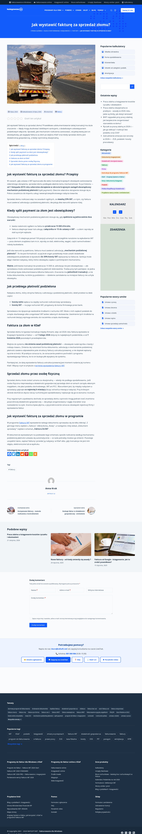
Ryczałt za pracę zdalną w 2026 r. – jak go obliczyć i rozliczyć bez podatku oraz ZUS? (118, 129)
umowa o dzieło (114, 716)
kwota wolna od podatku (15, 716)
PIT (98, 739)
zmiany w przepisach (55, 734)
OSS (91, 739)
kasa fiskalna (71, 739)
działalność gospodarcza (91, 734)
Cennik (78, 10)
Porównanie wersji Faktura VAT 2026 (20, 777)
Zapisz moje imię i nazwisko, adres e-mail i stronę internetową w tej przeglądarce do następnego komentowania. (69, 619)
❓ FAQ (77, 660)
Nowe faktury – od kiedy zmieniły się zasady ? (71, 559)
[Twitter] (14, 454)
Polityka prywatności (102, 812)
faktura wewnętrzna (68, 712)
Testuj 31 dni (127, 10)
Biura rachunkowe (78, 2)
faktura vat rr (46, 712)
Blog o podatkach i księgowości (106, 789)
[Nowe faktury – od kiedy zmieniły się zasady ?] (71, 544)
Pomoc (101, 10)
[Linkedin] (18, 454)
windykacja (119, 739)
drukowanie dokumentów (40, 709)
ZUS (60, 739)
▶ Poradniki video (110, 660)
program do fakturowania (19, 739)
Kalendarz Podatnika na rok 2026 (107, 780)
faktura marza (12, 712)
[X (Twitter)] (126, 833)
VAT (10, 734)
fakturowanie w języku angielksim (97, 712)
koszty (83, 739)
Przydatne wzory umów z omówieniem (115, 193)
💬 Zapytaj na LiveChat (58, 660)
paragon (107, 739)
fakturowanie (110, 734)
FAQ (52, 806)
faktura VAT (72, 734)
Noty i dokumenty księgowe (112, 181)
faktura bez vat (92, 709)
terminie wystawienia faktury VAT (49, 365)
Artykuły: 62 (51, 493)
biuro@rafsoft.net (59, 649)
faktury (11, 469)
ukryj (22, 146)
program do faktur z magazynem (75, 716)
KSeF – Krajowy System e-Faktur (113, 177)
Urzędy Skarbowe (94, 2)
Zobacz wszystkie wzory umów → (112, 328)
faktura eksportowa (117, 709)
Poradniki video (57, 809)
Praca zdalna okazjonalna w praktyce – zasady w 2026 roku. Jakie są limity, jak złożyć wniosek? (117, 110)
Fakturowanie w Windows (21, 2)
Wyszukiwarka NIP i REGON (17, 809)
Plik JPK (112, 712)
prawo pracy (50, 739)
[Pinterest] (27, 454)
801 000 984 (71, 653)
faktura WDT (56, 712)
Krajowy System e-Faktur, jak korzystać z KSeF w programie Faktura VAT (24, 816)
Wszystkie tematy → (14, 719)
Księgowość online (61, 2)
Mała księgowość (57, 781)
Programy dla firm (52, 10)
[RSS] (134, 833)
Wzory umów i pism (111, 2)
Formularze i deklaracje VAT (105, 783)
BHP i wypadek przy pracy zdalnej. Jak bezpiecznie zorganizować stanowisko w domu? (118, 120)
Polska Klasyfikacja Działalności (113, 189)
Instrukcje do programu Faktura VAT (115, 173)
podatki (27, 734)
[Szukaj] (111, 10)
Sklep (85, 10)
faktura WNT (81, 712)
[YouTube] (130, 833)
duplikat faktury (55, 709)
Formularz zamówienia (103, 802)
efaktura (82, 709)
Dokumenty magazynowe (111, 157)
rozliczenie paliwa (101, 716)
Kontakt (54, 812)
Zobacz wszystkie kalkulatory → (111, 78)
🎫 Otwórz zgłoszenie (33, 660)
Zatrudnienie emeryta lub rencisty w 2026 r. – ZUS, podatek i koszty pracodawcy (118, 139)
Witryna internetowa (96, 590)
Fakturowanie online (44, 2)
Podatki (104, 185)
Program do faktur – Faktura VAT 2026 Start (23, 768)
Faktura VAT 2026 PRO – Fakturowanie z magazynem (26, 774)
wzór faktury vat (104, 709)
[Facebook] (9, 454)
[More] (35, 454)
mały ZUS (28, 716)
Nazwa (34, 590)
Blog (94, 10)
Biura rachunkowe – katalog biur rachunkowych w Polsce (113, 775)
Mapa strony (11, 812)
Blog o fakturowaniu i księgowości (57, 31)
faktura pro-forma (33, 712)
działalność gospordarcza (70, 709)
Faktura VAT (24, 422)
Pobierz (68, 10)
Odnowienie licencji (102, 806)
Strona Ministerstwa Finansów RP (19, 806)
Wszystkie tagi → (15, 744)
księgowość (38, 734)
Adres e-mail (65, 590)
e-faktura (37, 739)
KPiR (129, 739)
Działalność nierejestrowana (112, 161)
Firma (104, 169)
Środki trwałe (56, 774)
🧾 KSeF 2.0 (91, 660)
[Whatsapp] (31, 454)
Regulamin (99, 809)
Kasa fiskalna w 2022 (122, 712)
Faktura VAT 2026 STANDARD (17, 771)
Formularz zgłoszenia (59, 802)
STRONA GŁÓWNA (36, 31)
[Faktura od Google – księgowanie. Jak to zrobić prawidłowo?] (115, 544)
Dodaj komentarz (38, 598)
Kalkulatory (128, 2)
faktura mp (22, 712)
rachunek (91, 716)
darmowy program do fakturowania (19, 709)
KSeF (18, 734)
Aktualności (106, 153)
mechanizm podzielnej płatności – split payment (48, 716)
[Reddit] (22, 454)
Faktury (75, 31)
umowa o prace (126, 716)
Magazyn (54, 777)
